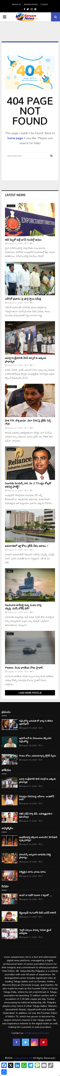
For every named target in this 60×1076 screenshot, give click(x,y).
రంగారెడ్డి (10, 265)
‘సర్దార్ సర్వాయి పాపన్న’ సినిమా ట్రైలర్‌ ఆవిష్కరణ (35, 931)
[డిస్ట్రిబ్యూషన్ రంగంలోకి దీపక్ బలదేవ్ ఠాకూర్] (10, 916)
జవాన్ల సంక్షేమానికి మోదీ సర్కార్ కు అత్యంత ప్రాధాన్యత (25, 359)
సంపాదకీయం (12, 386)
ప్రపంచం (10, 634)
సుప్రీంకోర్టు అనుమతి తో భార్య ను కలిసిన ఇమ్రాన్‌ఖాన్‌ (36, 722)
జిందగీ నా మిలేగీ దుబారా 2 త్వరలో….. (36, 895)
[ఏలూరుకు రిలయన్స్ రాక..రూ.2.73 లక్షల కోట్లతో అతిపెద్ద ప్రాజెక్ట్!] (30, 463)
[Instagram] (34, 1042)
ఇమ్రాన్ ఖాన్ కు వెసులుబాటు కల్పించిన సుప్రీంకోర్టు (35, 739)
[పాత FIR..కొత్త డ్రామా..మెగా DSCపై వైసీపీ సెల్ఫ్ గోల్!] (30, 400)
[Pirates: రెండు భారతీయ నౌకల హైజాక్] (30, 647)
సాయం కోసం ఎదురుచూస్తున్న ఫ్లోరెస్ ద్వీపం (37, 755)
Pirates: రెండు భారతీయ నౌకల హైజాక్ (24, 667)
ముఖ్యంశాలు (11, 449)
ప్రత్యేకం (10, 571)
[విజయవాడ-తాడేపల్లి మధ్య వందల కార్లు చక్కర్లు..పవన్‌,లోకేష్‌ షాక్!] (30, 585)
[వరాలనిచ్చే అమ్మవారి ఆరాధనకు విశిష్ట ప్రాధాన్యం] (10, 858)
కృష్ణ (9, 512)
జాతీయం (10, 324)
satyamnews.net (23, 1058)
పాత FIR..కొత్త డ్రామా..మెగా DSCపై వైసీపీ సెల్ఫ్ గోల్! (28, 422)
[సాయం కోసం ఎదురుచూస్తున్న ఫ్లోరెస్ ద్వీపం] (10, 759)
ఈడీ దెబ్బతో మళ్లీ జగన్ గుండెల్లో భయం (23, 239)
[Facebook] (16, 1042)
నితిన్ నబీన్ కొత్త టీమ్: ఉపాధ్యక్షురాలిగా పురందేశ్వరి (35, 815)
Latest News (15, 195)
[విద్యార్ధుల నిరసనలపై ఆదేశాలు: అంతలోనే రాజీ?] (10, 800)
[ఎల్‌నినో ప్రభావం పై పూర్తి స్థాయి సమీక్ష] (30, 278)
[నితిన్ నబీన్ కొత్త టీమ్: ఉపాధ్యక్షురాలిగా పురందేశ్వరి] (10, 817)
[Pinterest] (43, 1042)
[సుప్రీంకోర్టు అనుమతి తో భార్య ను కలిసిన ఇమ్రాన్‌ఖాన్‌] (10, 724)
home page (15, 138)
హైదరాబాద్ (11, 206)
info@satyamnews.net (36, 1033)
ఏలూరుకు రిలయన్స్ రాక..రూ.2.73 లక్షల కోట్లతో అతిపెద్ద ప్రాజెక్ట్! (28, 485)
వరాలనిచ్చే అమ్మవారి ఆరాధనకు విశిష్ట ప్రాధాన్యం (35, 856)
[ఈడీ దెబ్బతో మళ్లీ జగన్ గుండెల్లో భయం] (30, 219)
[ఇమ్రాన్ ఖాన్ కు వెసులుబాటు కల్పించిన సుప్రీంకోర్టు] (10, 742)
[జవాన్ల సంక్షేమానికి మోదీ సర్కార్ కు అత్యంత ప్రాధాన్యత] (30, 338)
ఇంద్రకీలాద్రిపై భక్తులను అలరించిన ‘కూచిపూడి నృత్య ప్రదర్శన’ (38, 838)
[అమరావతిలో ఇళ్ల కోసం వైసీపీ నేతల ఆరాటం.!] (30, 525)
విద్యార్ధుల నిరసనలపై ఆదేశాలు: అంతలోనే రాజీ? (36, 798)
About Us (16, 4)
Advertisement (31, 4)
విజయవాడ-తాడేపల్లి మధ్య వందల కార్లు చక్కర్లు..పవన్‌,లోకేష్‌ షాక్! (23, 606)
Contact (44, 4)
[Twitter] (25, 1042)
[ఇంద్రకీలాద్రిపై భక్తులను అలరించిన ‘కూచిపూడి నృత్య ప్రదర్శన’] (10, 841)
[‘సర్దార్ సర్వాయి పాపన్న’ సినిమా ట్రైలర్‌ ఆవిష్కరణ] (10, 934)
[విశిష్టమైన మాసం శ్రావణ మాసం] (10, 875)
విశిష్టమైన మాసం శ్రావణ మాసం (32, 871)
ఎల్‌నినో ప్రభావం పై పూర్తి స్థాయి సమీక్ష (23, 298)
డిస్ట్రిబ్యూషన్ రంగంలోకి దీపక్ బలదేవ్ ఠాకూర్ (37, 912)
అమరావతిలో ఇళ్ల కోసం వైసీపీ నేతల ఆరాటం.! (26, 545)
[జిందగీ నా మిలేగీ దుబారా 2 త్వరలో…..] (10, 899)
